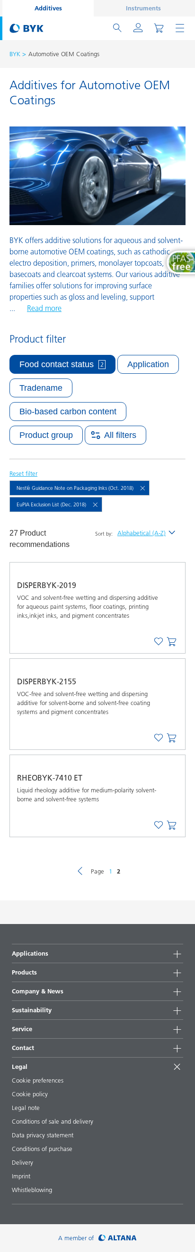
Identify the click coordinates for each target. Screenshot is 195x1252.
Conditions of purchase (42, 1148)
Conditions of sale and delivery (52, 1121)
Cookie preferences (37, 1080)
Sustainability (32, 1010)
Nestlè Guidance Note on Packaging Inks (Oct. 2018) (75, 488)
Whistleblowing (32, 1189)
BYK (14, 54)
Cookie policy (30, 1094)
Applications (30, 953)
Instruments (143, 8)
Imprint (21, 1176)
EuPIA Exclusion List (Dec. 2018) (51, 504)
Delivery (22, 1162)
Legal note (26, 1107)
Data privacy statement (42, 1135)
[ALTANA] (117, 1238)
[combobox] (171, 642)
